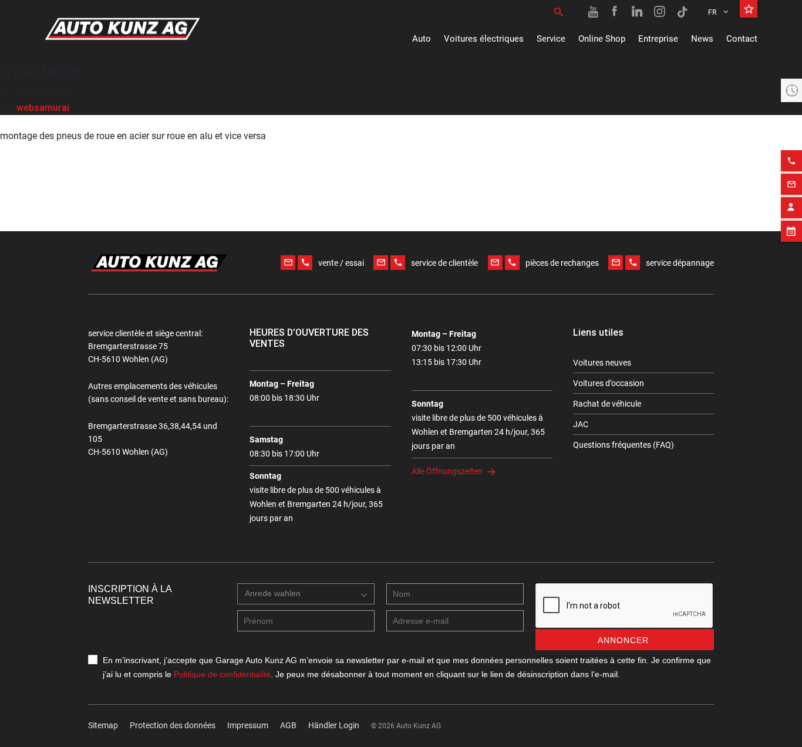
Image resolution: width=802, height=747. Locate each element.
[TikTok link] (682, 12)
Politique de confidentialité (222, 674)
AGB (288, 725)
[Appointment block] (791, 231)
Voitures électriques (484, 38)
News (702, 38)
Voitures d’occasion (608, 383)
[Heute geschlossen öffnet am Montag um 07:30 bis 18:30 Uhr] (791, 90)
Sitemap (103, 725)
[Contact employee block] (791, 207)
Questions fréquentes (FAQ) (623, 444)
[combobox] (306, 593)
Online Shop (601, 38)
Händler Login (333, 725)
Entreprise (658, 38)
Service (551, 38)
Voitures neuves (602, 362)
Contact (741, 38)
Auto (421, 38)
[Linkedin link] (637, 12)
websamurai (42, 107)
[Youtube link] (593, 12)
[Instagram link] (660, 12)
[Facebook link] (615, 12)
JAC (580, 424)
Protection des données (172, 725)
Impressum (247, 725)
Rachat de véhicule (607, 403)
